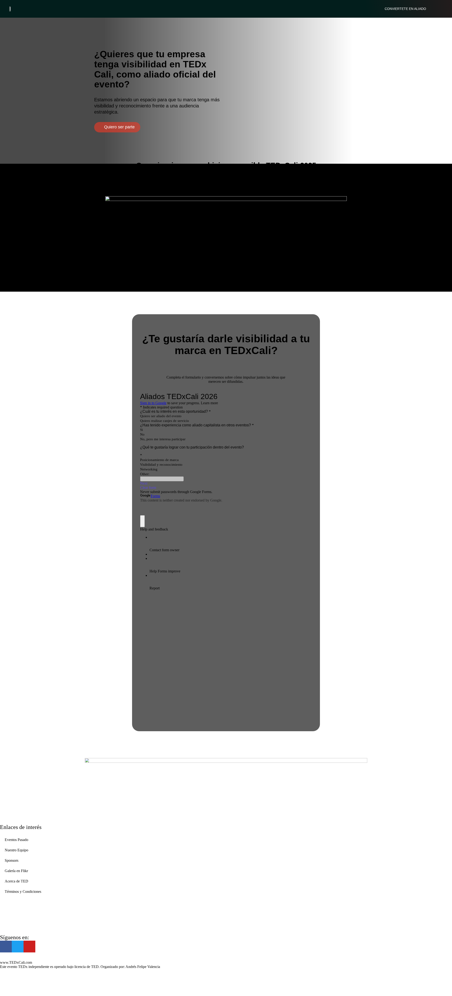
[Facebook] (6, 946)
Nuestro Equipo (16, 850)
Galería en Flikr (16, 871)
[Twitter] (18, 946)
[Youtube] (29, 946)
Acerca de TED (16, 881)
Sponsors (11, 860)
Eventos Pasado (16, 840)
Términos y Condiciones (23, 892)
